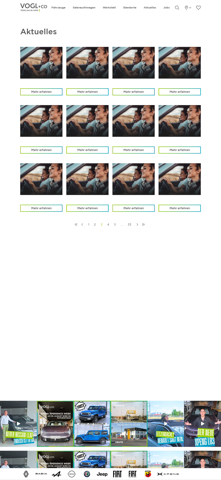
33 (129, 224)
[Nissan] (71, 473)
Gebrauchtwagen (84, 7)
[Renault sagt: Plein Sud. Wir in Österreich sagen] (165, 424)
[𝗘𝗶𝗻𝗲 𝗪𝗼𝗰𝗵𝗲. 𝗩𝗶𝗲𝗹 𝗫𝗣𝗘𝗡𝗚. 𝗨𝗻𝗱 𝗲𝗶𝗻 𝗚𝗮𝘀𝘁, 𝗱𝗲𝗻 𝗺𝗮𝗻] (55, 424)
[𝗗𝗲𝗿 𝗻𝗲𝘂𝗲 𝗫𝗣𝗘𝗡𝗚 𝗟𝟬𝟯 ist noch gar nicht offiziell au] (202, 424)
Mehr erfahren (41, 91)
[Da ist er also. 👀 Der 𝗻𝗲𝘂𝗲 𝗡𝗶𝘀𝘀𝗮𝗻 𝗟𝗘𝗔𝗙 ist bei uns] (18, 424)
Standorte (129, 7)
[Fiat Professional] (132, 473)
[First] (76, 224)
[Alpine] (56, 473)
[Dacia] (41, 473)
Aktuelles (150, 7)
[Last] (143, 224)
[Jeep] (102, 473)
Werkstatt (109, 7)
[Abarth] (148, 473)
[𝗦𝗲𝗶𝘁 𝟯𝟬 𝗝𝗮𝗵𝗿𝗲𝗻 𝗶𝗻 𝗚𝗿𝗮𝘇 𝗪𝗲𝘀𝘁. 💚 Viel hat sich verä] (128, 424)
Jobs (166, 7)
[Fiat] (117, 473)
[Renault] (26, 473)
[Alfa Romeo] (87, 473)
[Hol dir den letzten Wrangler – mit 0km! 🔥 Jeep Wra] (92, 424)
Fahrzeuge (58, 7)
